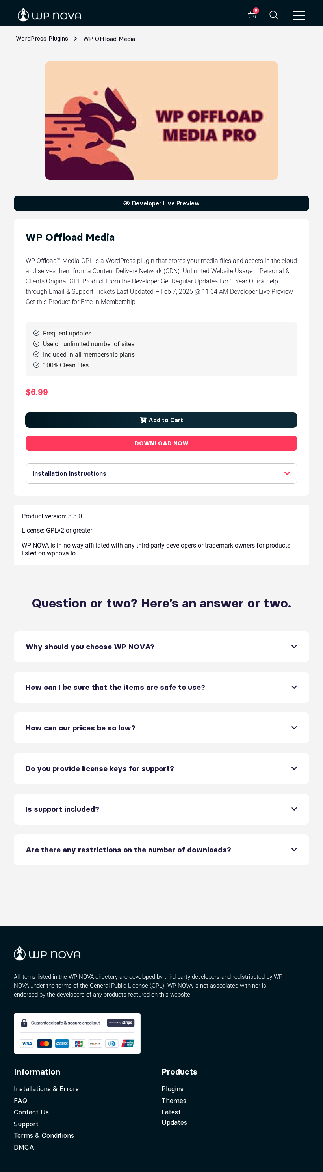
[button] (161, 420)
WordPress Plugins (42, 38)
